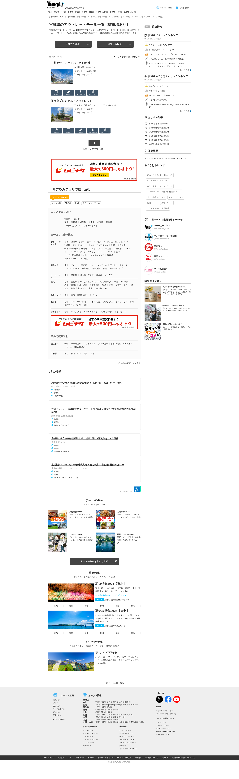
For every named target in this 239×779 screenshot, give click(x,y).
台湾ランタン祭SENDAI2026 (160, 45)
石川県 (97, 712)
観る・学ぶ (76, 353)
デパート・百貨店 (79, 265)
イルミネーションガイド (128, 749)
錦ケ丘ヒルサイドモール (158, 86)
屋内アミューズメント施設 (76, 258)
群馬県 (123, 705)
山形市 (119, 12)
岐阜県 (103, 710)
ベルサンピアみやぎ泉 (158, 100)
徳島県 (109, 720)
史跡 (111, 285)
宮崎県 (127, 722)
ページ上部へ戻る (116, 683)
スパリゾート (95, 295)
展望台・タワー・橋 (124, 285)
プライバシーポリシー (76, 758)
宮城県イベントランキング (163, 35)
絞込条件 (55, 344)
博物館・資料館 (86, 275)
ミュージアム (55, 276)
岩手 (87, 606)
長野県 (103, 707)
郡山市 (133, 12)
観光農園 (121, 245)
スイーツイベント (176, 197)
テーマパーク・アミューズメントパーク (110, 242)
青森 (71, 606)
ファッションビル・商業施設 (77, 268)
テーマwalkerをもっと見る (94, 561)
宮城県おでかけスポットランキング (168, 76)
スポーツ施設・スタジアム (101, 302)
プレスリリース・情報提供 (121, 758)
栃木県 (129, 705)
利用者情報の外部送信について (183, 758)
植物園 (84, 248)
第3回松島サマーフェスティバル (162, 50)
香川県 (97, 720)
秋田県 (98, 12)
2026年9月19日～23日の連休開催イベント (164, 192)
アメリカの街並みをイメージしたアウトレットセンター (98, 105)
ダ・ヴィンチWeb (162, 725)
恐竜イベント (167, 203)
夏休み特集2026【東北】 (112, 611)
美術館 (74, 275)
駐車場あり (76, 343)
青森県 (70, 12)
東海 (85, 710)
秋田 (102, 606)
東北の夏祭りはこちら (110, 626)
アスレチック (106, 312)
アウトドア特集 (106, 652)
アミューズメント (55, 243)
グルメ (55, 703)
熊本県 (115, 722)
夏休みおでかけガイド (127, 743)
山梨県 (97, 707)
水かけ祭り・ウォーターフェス (159, 186)
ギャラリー (110, 275)
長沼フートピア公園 (157, 91)
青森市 (77, 12)
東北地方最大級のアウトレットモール (90, 67)
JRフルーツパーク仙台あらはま (161, 95)
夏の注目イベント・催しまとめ (159, 175)
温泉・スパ (55, 295)
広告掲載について (151, 758)
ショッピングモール (98, 265)
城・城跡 (83, 285)
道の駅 (74, 282)
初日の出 (82, 288)
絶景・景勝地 (70, 285)
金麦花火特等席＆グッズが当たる (109, 595)
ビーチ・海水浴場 (72, 255)
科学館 (99, 275)
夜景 (91, 288)
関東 (85, 705)
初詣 (73, 288)
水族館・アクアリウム (98, 245)
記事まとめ (57, 715)
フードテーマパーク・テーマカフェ (79, 252)
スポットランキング (90, 740)
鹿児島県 (134, 722)
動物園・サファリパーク (75, 245)
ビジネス (56, 712)
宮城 (56, 606)
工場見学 (118, 248)
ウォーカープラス (56, 17)
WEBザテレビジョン (163, 728)
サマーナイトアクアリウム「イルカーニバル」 (167, 54)
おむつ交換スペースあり (121, 343)
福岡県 (97, 722)
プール (127, 248)
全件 (66, 242)
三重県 (109, 710)
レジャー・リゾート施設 (109, 252)
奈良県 (115, 715)
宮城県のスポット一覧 (121, 17)
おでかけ (56, 700)
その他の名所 (101, 288)
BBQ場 (68, 203)
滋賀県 (129, 715)
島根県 (121, 717)
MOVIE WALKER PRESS (165, 731)
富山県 (103, 712)
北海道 (86, 700)
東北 (50, 12)
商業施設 (55, 265)
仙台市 (63, 12)
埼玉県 (117, 705)
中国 (85, 717)
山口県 (109, 717)
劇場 (132, 302)
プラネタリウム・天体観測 (158, 208)
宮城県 (56, 12)
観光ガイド (87, 746)
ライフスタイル (59, 709)
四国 (85, 720)
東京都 (97, 705)
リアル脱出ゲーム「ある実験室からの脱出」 (167, 59)
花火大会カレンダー (126, 740)
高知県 (115, 720)
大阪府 (97, 715)
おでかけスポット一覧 (77, 17)
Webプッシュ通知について (166, 714)
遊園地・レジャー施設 (81, 242)
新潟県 (109, 707)
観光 (53, 282)
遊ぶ (66, 353)
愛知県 (97, 710)
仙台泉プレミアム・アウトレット (71, 100)
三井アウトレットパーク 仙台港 (70, 62)
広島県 (97, 717)
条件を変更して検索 (129, 363)
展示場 (110, 255)
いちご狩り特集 (125, 730)
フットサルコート (79, 302)
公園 (77, 203)
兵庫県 (109, 715)
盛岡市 (91, 12)
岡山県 (103, 717)
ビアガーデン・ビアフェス (158, 181)
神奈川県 (104, 705)
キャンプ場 (56, 203)
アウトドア (55, 312)
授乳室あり (103, 343)
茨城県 (135, 705)
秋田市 (105, 12)
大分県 (121, 722)
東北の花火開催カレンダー (112, 600)
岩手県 (84, 12)
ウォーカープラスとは (164, 711)
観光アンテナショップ (113, 268)
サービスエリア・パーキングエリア (95, 282)
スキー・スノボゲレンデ (93, 255)
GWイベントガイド (126, 736)
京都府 (103, 715)
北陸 (85, 712)
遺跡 (104, 285)
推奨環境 (91, 758)
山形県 (112, 12)
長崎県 (109, 722)
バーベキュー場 (90, 312)
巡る (92, 353)
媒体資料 (138, 758)
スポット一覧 (88, 736)
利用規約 (61, 758)
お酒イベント (152, 203)
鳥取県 (115, 717)
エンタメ (55, 302)
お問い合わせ (103, 758)
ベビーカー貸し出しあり (75, 347)
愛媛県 (103, 720)
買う (86, 353)
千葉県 (111, 705)
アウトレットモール (143, 17)
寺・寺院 (124, 282)
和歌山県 (122, 715)
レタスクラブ (161, 722)
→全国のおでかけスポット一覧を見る (80, 225)
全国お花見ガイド (126, 733)
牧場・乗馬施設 (71, 248)
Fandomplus (59, 719)
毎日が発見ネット (162, 735)
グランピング (120, 312)
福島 (133, 606)
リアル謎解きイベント (156, 197)
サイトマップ (49, 758)
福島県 (126, 12)
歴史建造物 (94, 285)
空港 (66, 288)
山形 (117, 606)
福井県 (109, 712)
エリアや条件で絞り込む (126, 57)
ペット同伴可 (89, 343)
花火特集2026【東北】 (110, 583)
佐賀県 (103, 722)
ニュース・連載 (166, 8)
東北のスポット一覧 (99, 17)
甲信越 (86, 707)
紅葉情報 (122, 746)
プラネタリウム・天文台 (100, 248)
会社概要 (165, 758)
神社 (116, 282)
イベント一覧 (88, 730)
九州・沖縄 (88, 722)
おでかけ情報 (184, 8)
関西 (85, 715)
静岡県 (115, 710)
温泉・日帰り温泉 (79, 295)
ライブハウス (121, 302)
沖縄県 (141, 722)
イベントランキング (90, 733)
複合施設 (96, 268)
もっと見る (184, 70)
